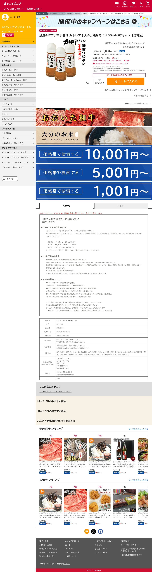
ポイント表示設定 (72, 552)
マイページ (69, 549)
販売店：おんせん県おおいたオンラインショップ (124, 43)
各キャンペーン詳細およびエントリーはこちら (112, 63)
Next (146, 446)
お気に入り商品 (45, 545)
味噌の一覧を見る (141, 96)
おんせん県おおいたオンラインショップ (55, 392)
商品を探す (43, 541)
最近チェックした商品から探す (14, 80)
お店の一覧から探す (10, 70)
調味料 (69, 14)
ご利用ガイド (7, 104)
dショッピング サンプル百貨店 (14, 152)
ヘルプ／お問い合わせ (11, 109)
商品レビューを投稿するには (136, 103)
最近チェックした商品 (48, 549)
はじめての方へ (8, 124)
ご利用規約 (6, 133)
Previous (41, 446)
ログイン (10, 179)
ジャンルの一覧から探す (11, 75)
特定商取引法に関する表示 (12, 143)
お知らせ (5, 114)
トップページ (41, 14)
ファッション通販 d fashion (12, 167)
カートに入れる (126, 81)
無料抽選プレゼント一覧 (11, 61)
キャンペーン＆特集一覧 (11, 56)
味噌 (85, 14)
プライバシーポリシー (11, 138)
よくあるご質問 (8, 119)
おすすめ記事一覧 (72, 541)
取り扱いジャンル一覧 (48, 552)
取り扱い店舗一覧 (46, 556)
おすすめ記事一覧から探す (12, 95)
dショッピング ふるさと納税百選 (15, 157)
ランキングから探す (10, 90)
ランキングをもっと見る (138, 429)
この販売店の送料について (133, 47)
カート (68, 545)
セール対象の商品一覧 (11, 51)
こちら (67, 564)
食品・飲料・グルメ (57, 14)
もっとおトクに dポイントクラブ (15, 162)
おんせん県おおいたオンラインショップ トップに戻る (126, 90)
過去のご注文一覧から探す (12, 85)
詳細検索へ (6, 41)
